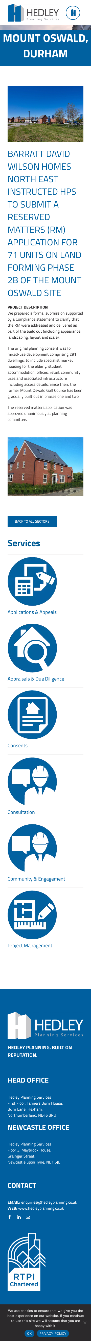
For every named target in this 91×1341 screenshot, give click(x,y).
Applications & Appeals (32, 612)
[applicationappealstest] (32, 559)
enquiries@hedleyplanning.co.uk (49, 1202)
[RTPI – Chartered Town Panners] (27, 1235)
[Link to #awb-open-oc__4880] (73, 13)
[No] (84, 1322)
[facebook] (10, 1217)
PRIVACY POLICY (53, 1333)
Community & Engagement (36, 879)
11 (74, 491)
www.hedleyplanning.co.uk (41, 1208)
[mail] (28, 1217)
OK (29, 1333)
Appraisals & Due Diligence (36, 679)
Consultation (21, 812)
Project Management (30, 945)
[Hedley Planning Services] (33, 6)
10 (68, 491)
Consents (18, 745)
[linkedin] (19, 1217)
